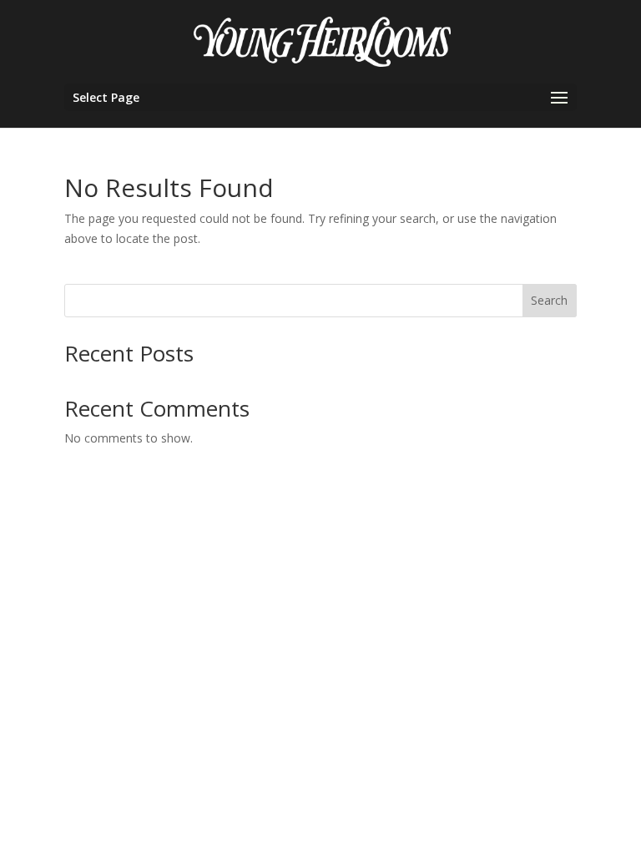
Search (549, 300)
